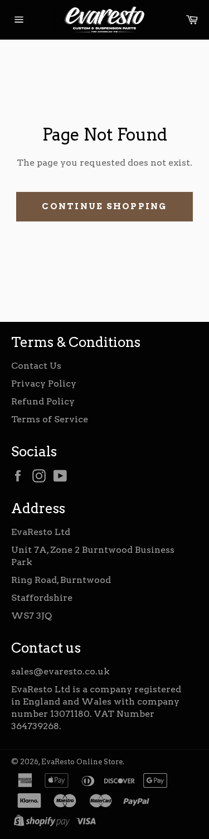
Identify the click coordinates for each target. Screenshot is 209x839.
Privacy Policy (43, 383)
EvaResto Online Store (82, 762)
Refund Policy (43, 401)
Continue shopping (104, 206)
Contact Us (36, 365)
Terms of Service (49, 419)
